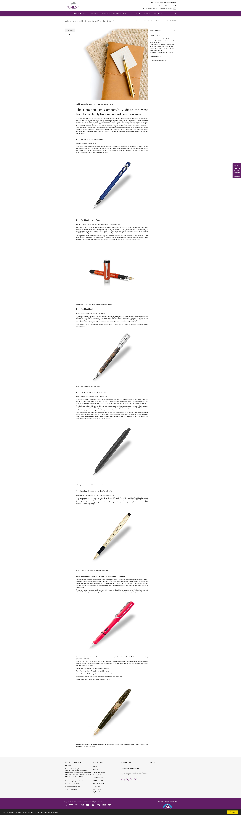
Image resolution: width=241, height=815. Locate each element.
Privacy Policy (96, 786)
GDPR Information (98, 789)
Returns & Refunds (98, 780)
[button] (167, 807)
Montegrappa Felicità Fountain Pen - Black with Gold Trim (93, 676)
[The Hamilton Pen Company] (73, 5)
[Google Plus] (173, 5)
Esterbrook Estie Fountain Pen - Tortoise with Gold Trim (92, 668)
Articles (145, 21)
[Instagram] (175, 5)
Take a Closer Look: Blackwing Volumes (161, 52)
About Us (95, 769)
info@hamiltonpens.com (73, 786)
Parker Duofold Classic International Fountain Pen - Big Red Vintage (94, 304)
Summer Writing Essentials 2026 (159, 39)
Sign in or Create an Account (149, 8)
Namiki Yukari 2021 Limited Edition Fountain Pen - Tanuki (93, 679)
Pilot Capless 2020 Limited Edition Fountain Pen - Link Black (91, 485)
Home (138, 21)
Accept (232, 812)
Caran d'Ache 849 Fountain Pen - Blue (86, 217)
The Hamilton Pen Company (81, 801)
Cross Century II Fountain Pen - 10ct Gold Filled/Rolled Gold (92, 570)
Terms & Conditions (98, 783)
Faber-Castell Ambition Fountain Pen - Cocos (88, 386)
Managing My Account (99, 772)
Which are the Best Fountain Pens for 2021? (95, 104)
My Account (96, 792)
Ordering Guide (97, 775)
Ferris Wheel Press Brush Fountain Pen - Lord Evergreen (92, 671)
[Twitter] (171, 5)
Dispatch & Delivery (98, 777)
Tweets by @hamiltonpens (158, 60)
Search (95, 766)
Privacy (160, 801)
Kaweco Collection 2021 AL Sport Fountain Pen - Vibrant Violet (94, 674)
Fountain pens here (89, 746)
